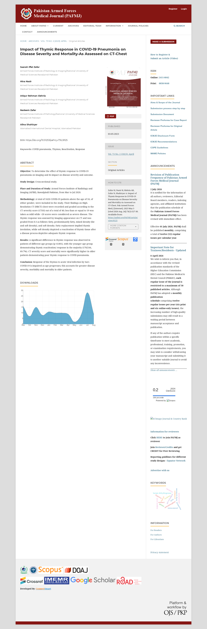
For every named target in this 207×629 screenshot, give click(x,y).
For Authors (156, 534)
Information (114, 26)
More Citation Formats (118, 226)
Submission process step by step (167, 108)
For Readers (156, 530)
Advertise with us (159, 470)
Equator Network (176, 460)
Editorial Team (92, 26)
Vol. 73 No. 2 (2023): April (54, 41)
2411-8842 (164, 77)
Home (23, 26)
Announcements (47, 32)
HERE (159, 437)
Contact (27, 32)
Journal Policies (138, 26)
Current (58, 26)
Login (184, 9)
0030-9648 (164, 83)
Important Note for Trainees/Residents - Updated (168, 249)
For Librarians (157, 539)
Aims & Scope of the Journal (165, 102)
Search (180, 26)
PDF (111, 116)
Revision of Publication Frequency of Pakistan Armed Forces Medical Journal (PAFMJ (168, 179)
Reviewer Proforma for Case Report (168, 120)
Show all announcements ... (163, 370)
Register (173, 9)
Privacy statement (159, 552)
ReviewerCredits (164, 447)
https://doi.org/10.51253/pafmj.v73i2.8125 (47, 140)
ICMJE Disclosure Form (162, 136)
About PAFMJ (39, 26)
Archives (73, 26)
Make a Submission (163, 41)
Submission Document (162, 114)
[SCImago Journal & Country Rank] (168, 418)
